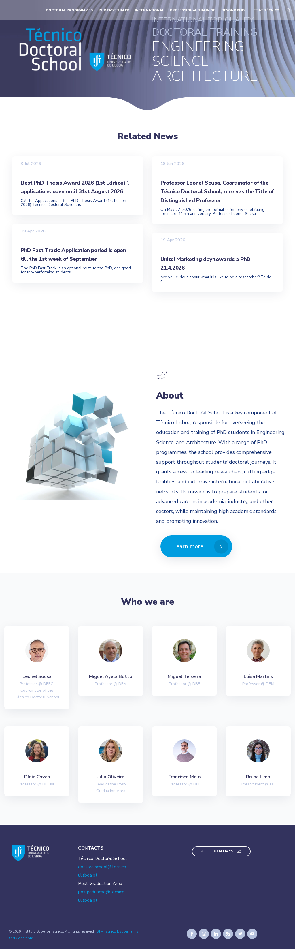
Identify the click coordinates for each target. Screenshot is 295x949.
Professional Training (193, 10)
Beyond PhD (233, 10)
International (149, 10)
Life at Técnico (264, 10)
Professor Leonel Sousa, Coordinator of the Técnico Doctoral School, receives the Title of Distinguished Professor (217, 191)
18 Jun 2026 (172, 163)
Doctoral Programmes (69, 10)
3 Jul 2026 (31, 163)
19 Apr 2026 (33, 231)
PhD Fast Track (114, 10)
